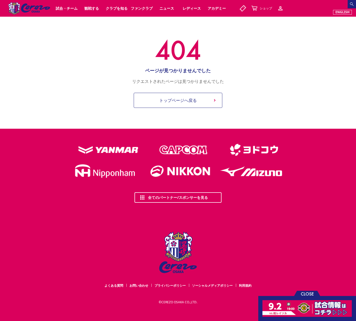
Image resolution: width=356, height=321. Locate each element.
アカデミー (217, 8)
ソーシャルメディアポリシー (212, 285)
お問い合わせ (139, 285)
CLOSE (307, 293)
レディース (192, 8)
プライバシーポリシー (170, 285)
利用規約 (245, 285)
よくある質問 (114, 285)
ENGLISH (342, 12)
